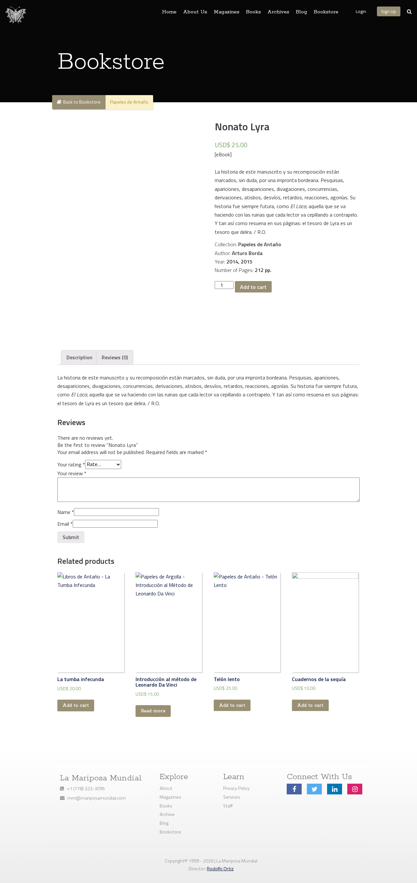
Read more (153, 711)
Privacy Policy (236, 788)
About (166, 788)
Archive (167, 814)
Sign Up (388, 11)
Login (361, 11)
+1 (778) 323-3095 (84, 788)
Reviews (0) (115, 357)
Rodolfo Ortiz (220, 868)
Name (65, 512)
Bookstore (326, 12)
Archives (278, 12)
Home (169, 12)
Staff (228, 805)
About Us (195, 12)
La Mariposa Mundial (101, 778)
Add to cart (253, 287)
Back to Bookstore (81, 102)
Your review (71, 473)
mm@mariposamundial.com (95, 798)
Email (65, 524)
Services (231, 797)
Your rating (71, 464)
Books (253, 12)
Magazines (226, 12)
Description (79, 357)
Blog (301, 12)
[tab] (79, 357)
